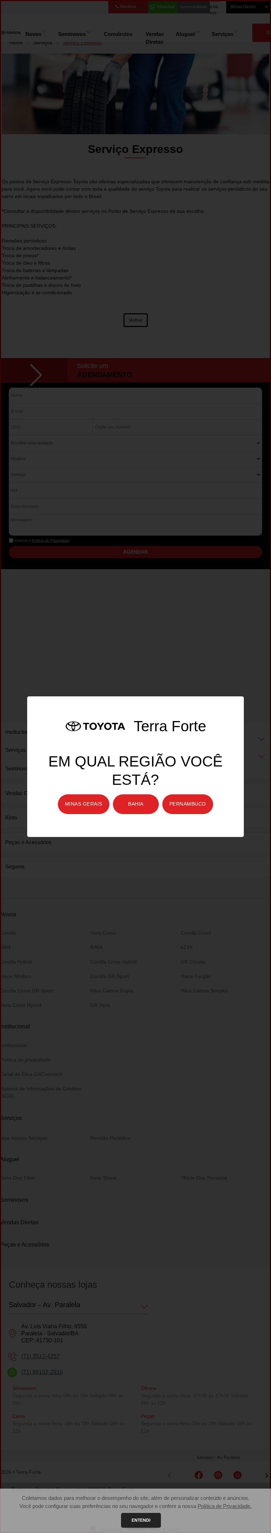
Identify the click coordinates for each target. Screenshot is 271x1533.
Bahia (136, 804)
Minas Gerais (83, 804)
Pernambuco (187, 804)
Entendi (141, 1520)
